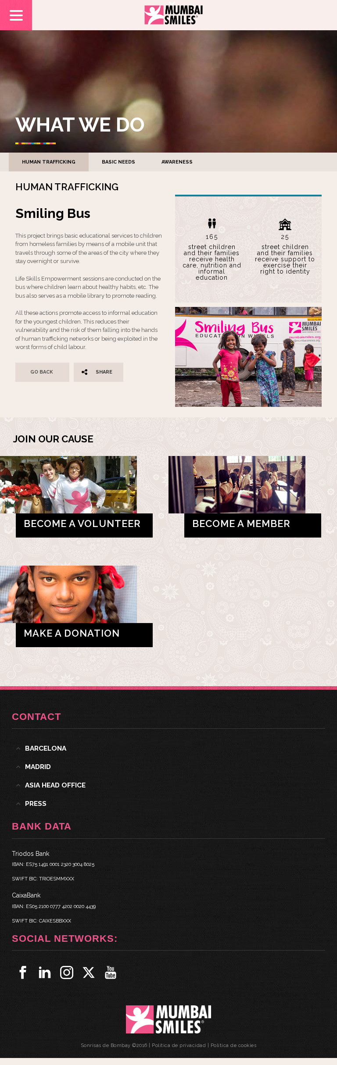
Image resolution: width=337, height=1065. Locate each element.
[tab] (168, 748)
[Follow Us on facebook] (22, 972)
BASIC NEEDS (118, 162)
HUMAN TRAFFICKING (48, 162)
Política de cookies (234, 1045)
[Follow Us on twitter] (88, 972)
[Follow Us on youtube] (110, 972)
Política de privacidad (179, 1045)
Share (104, 372)
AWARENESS (177, 162)
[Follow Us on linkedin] (44, 972)
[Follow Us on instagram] (66, 972)
